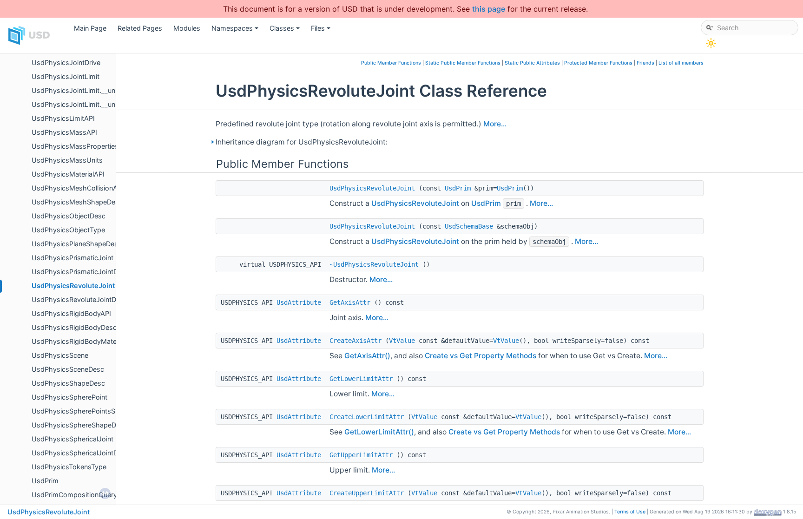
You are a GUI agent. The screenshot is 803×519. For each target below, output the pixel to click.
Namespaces (235, 30)
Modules (186, 28)
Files (321, 30)
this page (488, 8)
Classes (285, 30)
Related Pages (140, 28)
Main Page (90, 28)
